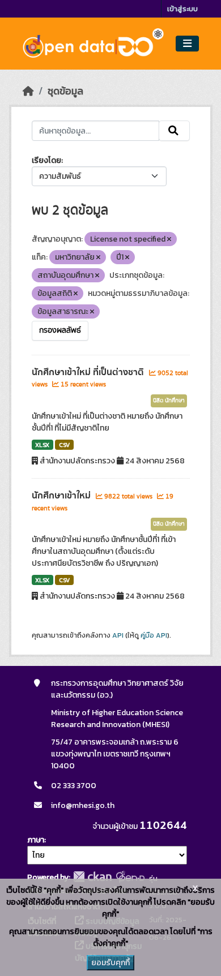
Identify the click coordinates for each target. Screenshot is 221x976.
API (118, 635)
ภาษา (35, 840)
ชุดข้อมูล (65, 91)
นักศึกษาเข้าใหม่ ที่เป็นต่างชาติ (89, 372)
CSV (64, 444)
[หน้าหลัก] (28, 91)
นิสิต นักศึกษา (169, 401)
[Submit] (174, 131)
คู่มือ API (154, 635)
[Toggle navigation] (187, 44)
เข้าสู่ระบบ (182, 8)
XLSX (42, 444)
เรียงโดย (46, 160)
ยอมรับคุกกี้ (110, 963)
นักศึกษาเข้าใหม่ (62, 495)
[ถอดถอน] (169, 239)
